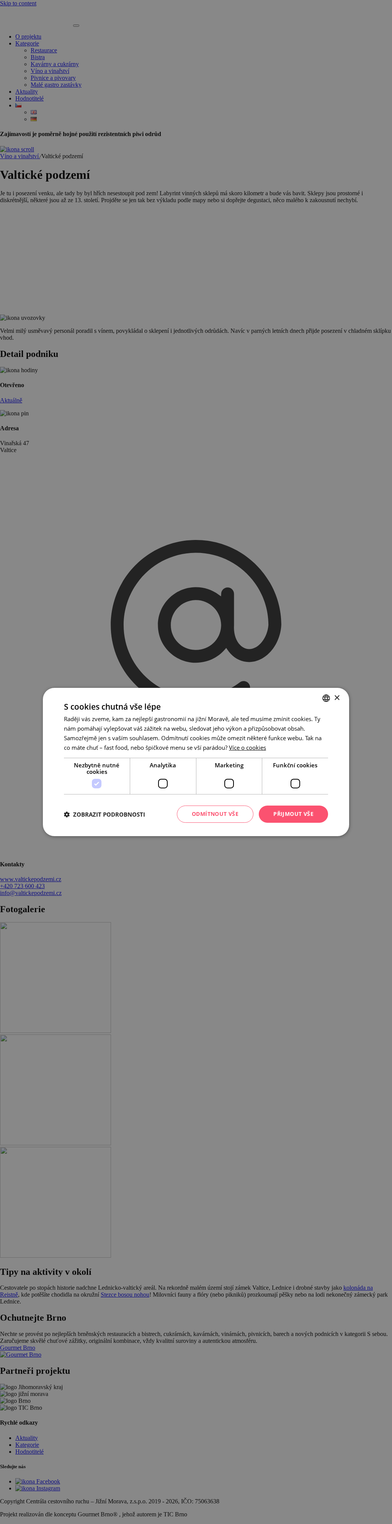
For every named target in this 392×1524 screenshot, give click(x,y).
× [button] (337, 697)
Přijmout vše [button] (293, 813)
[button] (104, 814)
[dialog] (196, 762)
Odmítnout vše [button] (215, 813)
